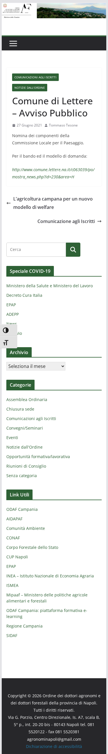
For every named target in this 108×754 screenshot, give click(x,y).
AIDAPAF (14, 518)
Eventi (12, 437)
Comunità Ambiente (25, 528)
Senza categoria (21, 475)
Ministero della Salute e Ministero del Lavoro (49, 285)
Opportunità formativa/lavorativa (38, 456)
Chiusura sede (20, 409)
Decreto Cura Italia (24, 295)
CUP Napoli (17, 557)
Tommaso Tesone (63, 125)
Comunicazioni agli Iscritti (35, 77)
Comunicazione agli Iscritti (66, 221)
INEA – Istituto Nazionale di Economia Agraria (50, 576)
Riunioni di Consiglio (26, 466)
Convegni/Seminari (24, 428)
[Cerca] (73, 249)
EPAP (11, 304)
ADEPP (12, 314)
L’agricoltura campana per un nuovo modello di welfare (53, 203)
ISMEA (12, 585)
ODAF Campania (22, 509)
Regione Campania (24, 626)
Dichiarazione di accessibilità (54, 746)
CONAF (13, 538)
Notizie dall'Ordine (29, 88)
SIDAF (11, 635)
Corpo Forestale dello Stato (32, 547)
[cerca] (36, 249)
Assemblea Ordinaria (26, 399)
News (11, 323)
